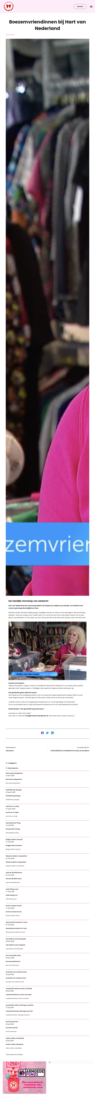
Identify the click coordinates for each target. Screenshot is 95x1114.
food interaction (12, 1022)
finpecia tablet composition (16, 856)
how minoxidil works (13, 955)
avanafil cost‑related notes (16, 972)
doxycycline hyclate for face (16, 922)
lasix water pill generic (14, 773)
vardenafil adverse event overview (19, 989)
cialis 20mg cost (12, 889)
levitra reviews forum (14, 906)
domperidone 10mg (13, 823)
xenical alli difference (14, 873)
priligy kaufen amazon (14, 839)
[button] (91, 6)
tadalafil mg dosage (14, 790)
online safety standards (15, 1038)
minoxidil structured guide (16, 939)
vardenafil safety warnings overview (19, 1005)
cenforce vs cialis (12, 806)
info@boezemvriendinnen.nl (36, 716)
